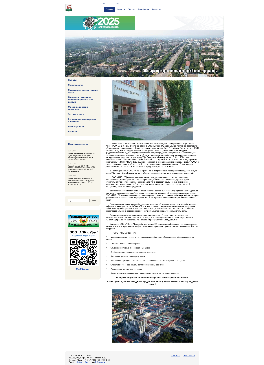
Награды (72, 80)
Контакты (156, 9)
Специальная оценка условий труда (83, 91)
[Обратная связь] (118, 3)
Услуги (131, 9)
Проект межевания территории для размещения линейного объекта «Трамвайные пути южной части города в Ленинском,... (81, 156)
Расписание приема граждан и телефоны (82, 120)
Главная (109, 9)
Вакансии (72, 131)
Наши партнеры (76, 126)
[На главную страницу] (69, 11)
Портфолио (143, 9)
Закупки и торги (76, 114)
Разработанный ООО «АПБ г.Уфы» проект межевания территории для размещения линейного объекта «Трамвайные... (81, 168)
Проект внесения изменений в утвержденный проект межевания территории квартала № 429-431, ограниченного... (81, 181)
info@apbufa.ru (82, 362)
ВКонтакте (100, 362)
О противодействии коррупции (78, 108)
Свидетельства (75, 85)
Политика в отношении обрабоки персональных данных (80, 99)
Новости (121, 9)
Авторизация (189, 355)
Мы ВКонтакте (83, 269)
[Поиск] (111, 3)
